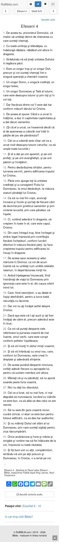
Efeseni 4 (22, 11)
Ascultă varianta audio (30, 494)
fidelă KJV (37, 11)
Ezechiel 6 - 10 (31, 506)
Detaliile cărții (48, 19)
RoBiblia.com (9, 4)
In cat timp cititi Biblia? (19, 516)
